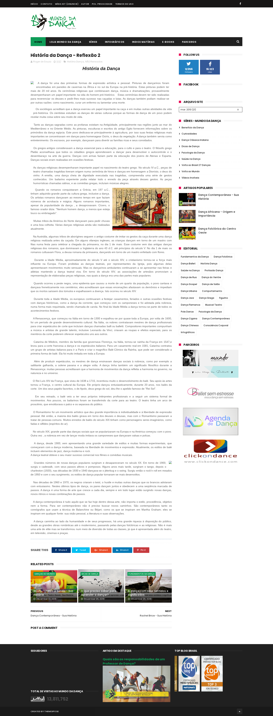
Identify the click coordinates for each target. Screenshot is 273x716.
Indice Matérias (143, 41)
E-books (168, 41)
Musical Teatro (213, 304)
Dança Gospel (189, 284)
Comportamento (212, 291)
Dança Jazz (187, 297)
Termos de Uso (124, 3)
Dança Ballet (188, 263)
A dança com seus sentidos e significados (148, 593)
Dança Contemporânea (216, 318)
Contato (46, 3)
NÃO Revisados (94, 61)
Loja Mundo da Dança (65, 41)
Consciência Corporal (216, 325)
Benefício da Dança (193, 127)
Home (38, 41)
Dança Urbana (189, 291)
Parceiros (189, 41)
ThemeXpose (51, 711)
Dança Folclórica (223, 256)
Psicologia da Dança (193, 152)
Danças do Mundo (45, 573)
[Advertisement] (174, 22)
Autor (85, 3)
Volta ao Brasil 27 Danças (196, 165)
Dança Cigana (189, 318)
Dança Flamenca (190, 304)
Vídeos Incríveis (190, 177)
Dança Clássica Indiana (195, 140)
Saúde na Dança (191, 159)
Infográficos (114, 41)
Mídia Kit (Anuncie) (67, 3)
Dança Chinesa (190, 325)
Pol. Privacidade (102, 3)
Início (34, 3)
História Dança (75, 61)
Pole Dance (187, 311)
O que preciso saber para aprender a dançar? (98, 593)
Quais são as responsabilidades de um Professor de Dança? (134, 661)
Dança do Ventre (211, 277)
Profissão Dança (214, 270)
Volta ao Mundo (191, 171)
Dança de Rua (189, 277)
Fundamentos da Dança (142, 573)
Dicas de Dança (90, 573)
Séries (93, 41)
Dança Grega (206, 297)
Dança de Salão (211, 284)
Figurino (223, 297)
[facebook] (240, 3)
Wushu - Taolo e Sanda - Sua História (53, 593)
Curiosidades (189, 133)
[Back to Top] (239, 711)
